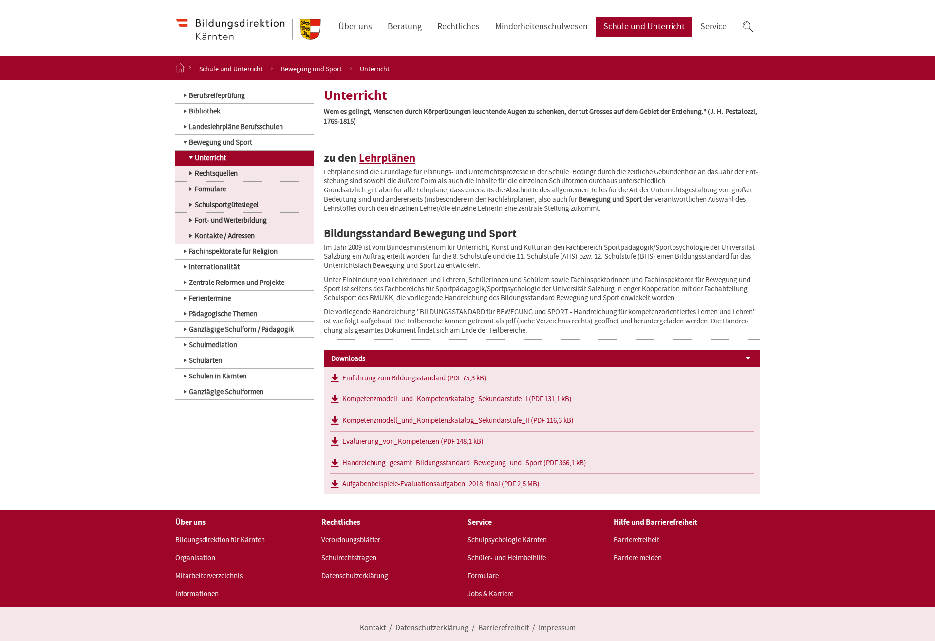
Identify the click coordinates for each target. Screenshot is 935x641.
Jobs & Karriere (490, 594)
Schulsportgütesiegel (227, 204)
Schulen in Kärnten (217, 376)
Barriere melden (638, 558)
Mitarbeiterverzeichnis (209, 576)
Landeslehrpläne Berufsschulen (236, 127)
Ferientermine (210, 298)
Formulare (210, 189)
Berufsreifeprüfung (217, 95)
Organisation (195, 558)
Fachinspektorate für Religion (233, 251)
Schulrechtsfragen (348, 558)
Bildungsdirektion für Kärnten (220, 540)
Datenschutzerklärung (354, 576)
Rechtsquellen (216, 173)
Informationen (197, 594)
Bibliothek (204, 111)
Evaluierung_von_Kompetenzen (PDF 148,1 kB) (413, 441)
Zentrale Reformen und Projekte (236, 282)
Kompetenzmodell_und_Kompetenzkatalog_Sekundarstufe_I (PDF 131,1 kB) (457, 399)
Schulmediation (213, 345)
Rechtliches (458, 26)
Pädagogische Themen (223, 314)
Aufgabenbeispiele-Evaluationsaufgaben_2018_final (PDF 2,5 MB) (441, 484)
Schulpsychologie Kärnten (507, 540)
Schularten (205, 360)
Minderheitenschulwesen (541, 26)
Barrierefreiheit (636, 540)
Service (713, 26)
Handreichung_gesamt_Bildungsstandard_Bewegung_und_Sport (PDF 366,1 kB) (464, 463)
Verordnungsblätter (350, 540)
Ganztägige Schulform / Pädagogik (241, 329)
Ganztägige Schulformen (226, 391)
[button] (748, 27)
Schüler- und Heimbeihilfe (507, 558)
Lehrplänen (387, 158)
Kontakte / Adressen (225, 236)
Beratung (405, 26)
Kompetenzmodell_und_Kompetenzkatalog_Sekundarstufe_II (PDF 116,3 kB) (458, 420)
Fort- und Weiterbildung (231, 220)
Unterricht (210, 158)
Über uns (355, 26)
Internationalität (214, 267)
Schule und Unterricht (644, 26)
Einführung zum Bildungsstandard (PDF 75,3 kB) (414, 378)
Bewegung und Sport (311, 68)
